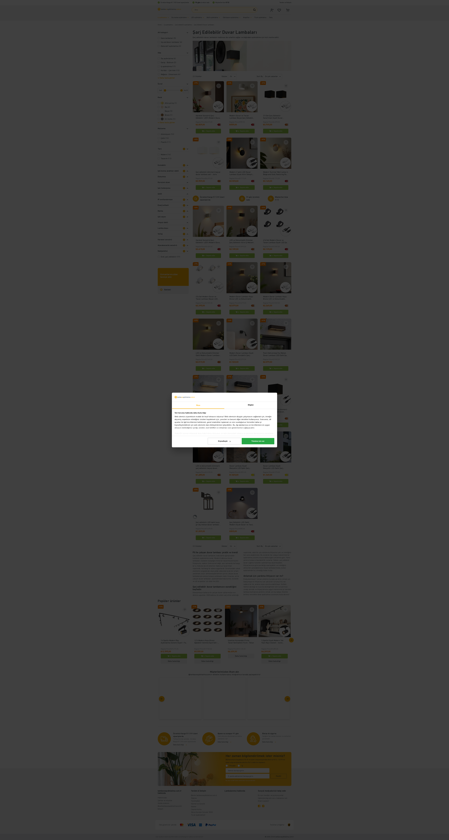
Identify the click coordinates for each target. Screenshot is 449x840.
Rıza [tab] (198, 405)
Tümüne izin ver (257, 441)
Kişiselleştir (223, 441)
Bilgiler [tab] (251, 405)
